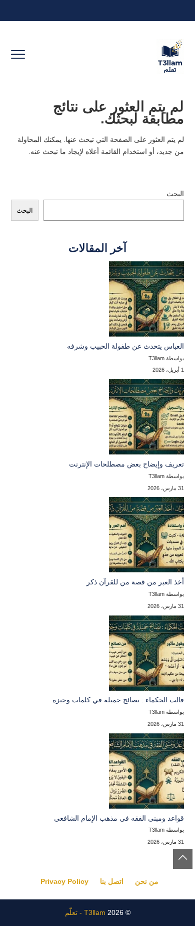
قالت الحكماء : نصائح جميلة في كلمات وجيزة (118, 700)
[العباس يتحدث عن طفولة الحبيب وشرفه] (146, 301)
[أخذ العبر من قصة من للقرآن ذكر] (146, 536)
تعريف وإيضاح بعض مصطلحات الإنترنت (126, 464)
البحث (175, 194)
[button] (182, 859)
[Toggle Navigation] (18, 56)
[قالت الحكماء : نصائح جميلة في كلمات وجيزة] (146, 655)
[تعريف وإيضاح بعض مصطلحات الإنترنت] (146, 418)
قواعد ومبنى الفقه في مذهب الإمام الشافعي (119, 818)
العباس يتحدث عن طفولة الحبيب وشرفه (125, 346)
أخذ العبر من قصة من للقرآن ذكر (135, 582)
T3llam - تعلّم (85, 912)
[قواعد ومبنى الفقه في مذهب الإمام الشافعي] (146, 773)
